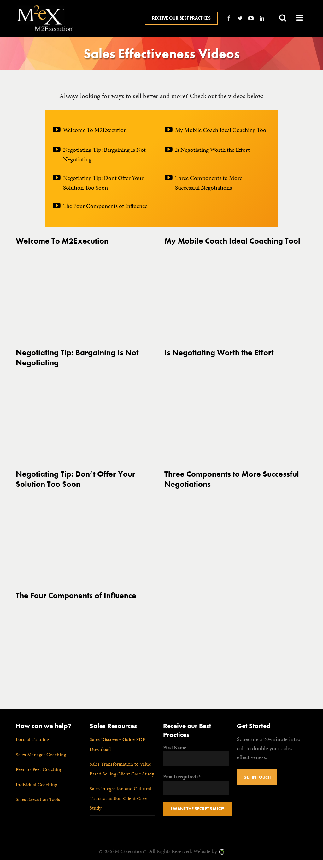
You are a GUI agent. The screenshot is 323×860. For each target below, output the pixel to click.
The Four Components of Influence (105, 206)
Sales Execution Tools (38, 799)
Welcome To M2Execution (95, 130)
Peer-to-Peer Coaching (39, 769)
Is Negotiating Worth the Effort (212, 149)
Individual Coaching (36, 784)
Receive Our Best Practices (181, 18)
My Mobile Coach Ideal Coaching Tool (221, 130)
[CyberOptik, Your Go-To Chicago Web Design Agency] (221, 851)
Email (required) (182, 776)
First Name (174, 747)
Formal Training (32, 739)
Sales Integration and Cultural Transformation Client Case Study (120, 798)
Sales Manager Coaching (41, 754)
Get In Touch (257, 777)
